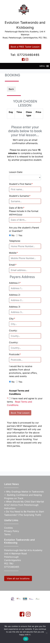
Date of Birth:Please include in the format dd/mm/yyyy (23, 211)
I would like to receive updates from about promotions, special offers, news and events (23, 371)
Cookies (8, 527)
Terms (7, 534)
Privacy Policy (11, 531)
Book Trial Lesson (20, 412)
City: (12, 318)
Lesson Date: (16, 172)
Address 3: (14, 306)
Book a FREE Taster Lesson (25, 46)
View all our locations (18, 578)
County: (13, 330)
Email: (12, 264)
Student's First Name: (21, 184)
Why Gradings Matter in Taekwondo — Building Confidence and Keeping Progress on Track (24, 495)
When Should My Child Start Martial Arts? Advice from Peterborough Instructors (24, 505)
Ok (25, 639)
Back (11, 89)
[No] (46, 633)
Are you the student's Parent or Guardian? (24, 229)
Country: (13, 342)
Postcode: (15, 354)
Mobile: (13, 252)
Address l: (15, 282)
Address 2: (14, 294)
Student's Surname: (19, 195)
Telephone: (14, 240)
